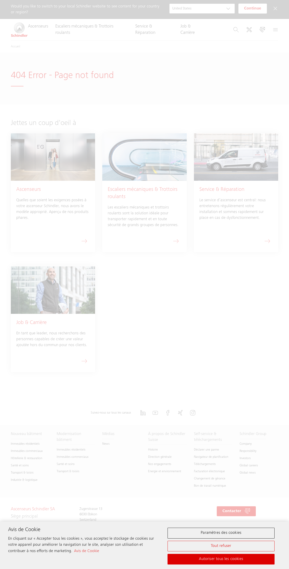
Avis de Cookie (86, 551)
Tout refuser (221, 546)
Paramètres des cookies (221, 533)
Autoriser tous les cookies (221, 559)
